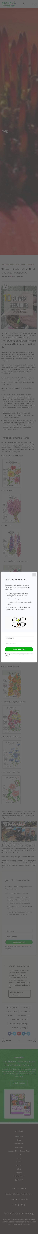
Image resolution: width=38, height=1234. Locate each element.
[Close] (34, 574)
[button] (19, 623)
